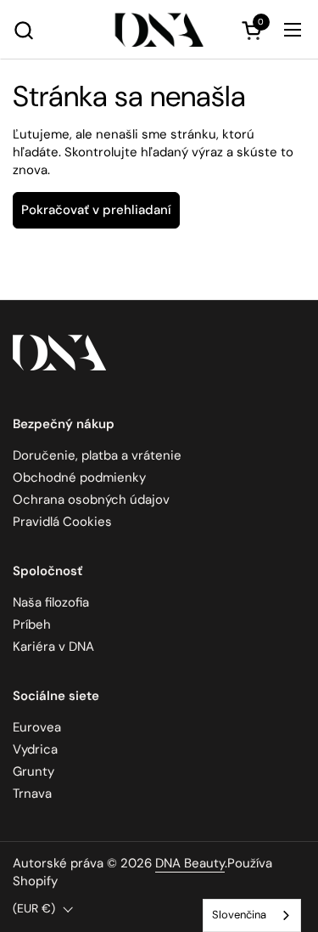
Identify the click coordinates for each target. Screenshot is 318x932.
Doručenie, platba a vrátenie (97, 455)
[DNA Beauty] (159, 30)
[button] (23, 30)
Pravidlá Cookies (62, 521)
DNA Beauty (190, 863)
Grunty (33, 771)
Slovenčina (239, 914)
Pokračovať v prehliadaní (96, 209)
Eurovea (37, 727)
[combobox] (252, 915)
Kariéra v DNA (53, 646)
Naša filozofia (51, 602)
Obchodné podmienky (79, 477)
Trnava (32, 793)
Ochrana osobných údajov (91, 499)
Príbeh (32, 624)
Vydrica (35, 749)
